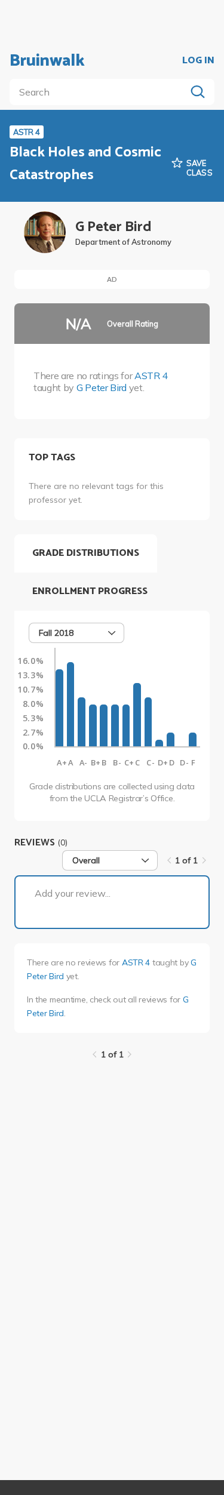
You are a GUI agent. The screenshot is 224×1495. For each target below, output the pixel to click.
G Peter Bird (101, 387)
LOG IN (198, 61)
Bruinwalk (47, 61)
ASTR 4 (151, 376)
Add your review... (73, 893)
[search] (100, 92)
